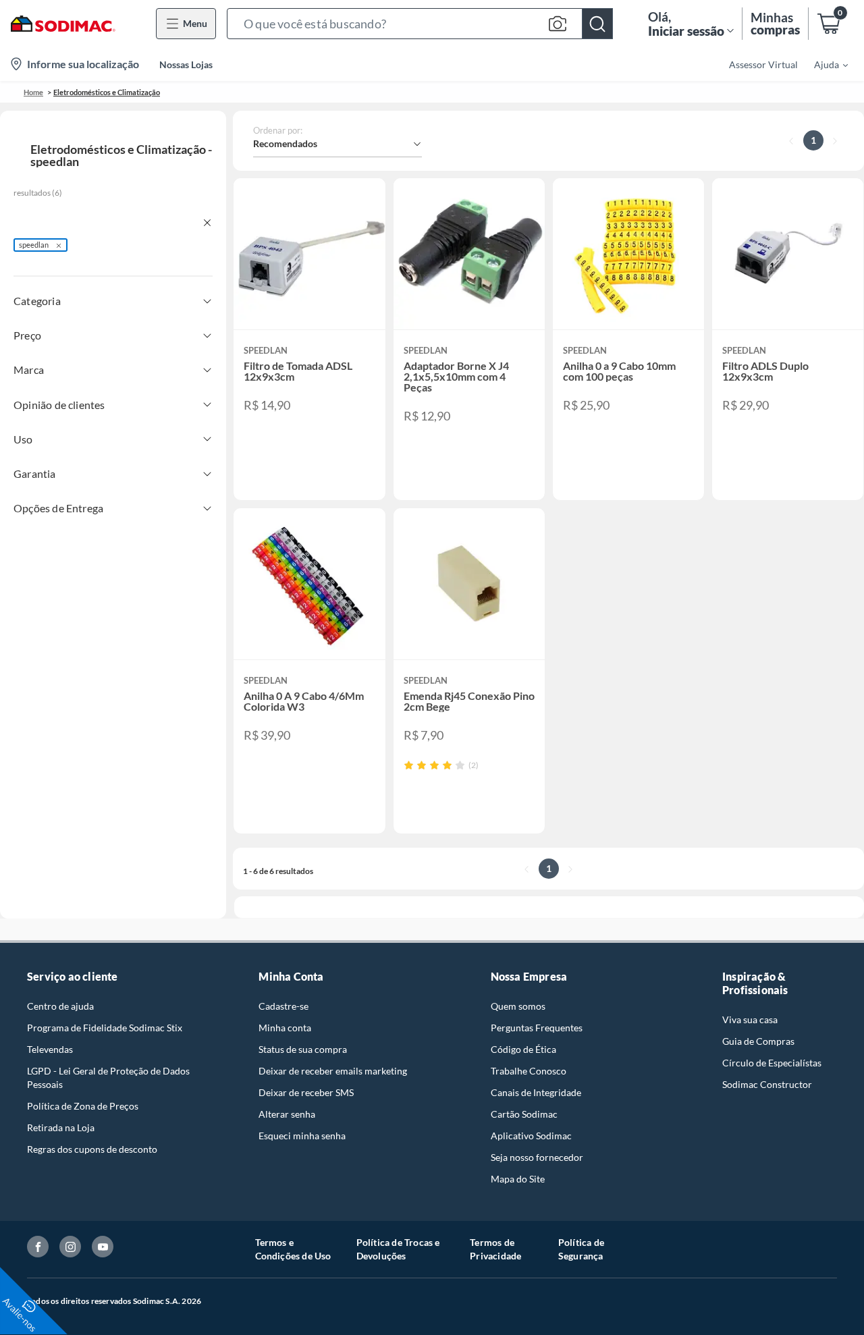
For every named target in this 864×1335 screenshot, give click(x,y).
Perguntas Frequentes (537, 1027)
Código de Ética (523, 1049)
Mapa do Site (518, 1178)
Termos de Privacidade (495, 1248)
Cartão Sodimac (524, 1114)
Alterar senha (287, 1114)
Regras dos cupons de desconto (92, 1149)
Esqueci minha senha (302, 1135)
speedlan (34, 244)
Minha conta (285, 1027)
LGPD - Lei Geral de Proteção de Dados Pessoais (108, 1077)
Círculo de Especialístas (771, 1062)
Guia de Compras (758, 1041)
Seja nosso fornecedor (537, 1157)
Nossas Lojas (186, 64)
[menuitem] (823, 64)
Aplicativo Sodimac (531, 1135)
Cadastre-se (283, 1006)
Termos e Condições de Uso (293, 1248)
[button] (420, 23)
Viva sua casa (750, 1019)
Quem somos (518, 1006)
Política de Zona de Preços (82, 1106)
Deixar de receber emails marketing (333, 1071)
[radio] (409, 765)
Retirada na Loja (60, 1127)
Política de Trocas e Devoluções (398, 1248)
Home (33, 92)
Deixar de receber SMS (306, 1092)
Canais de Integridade (536, 1092)
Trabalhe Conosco (528, 1071)
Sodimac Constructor (767, 1084)
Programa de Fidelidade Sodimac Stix (104, 1027)
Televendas (50, 1049)
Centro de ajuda (60, 1006)
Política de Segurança (581, 1248)
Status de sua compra (303, 1049)
